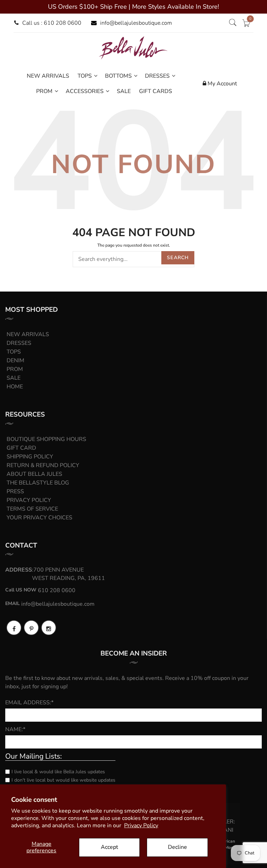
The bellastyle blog (38, 483)
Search (178, 257)
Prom (15, 369)
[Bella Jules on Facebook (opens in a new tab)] (14, 627)
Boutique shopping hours (46, 439)
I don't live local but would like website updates (63, 780)
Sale (14, 378)
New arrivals (28, 334)
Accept (109, 847)
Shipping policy (30, 456)
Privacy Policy (141, 825)
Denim (15, 360)
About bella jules (34, 474)
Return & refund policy (43, 465)
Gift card (21, 448)
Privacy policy (29, 500)
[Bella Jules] (133, 47)
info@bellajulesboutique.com (136, 23)
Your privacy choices (39, 517)
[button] (232, 23)
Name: (15, 729)
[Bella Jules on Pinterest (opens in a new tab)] (31, 627)
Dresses (19, 343)
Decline (177, 847)
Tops (14, 352)
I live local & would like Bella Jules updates (58, 771)
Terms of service (32, 509)
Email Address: (29, 702)
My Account (221, 83)
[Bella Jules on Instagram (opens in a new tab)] (48, 627)
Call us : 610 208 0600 (51, 23)
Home (15, 386)
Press (15, 491)
